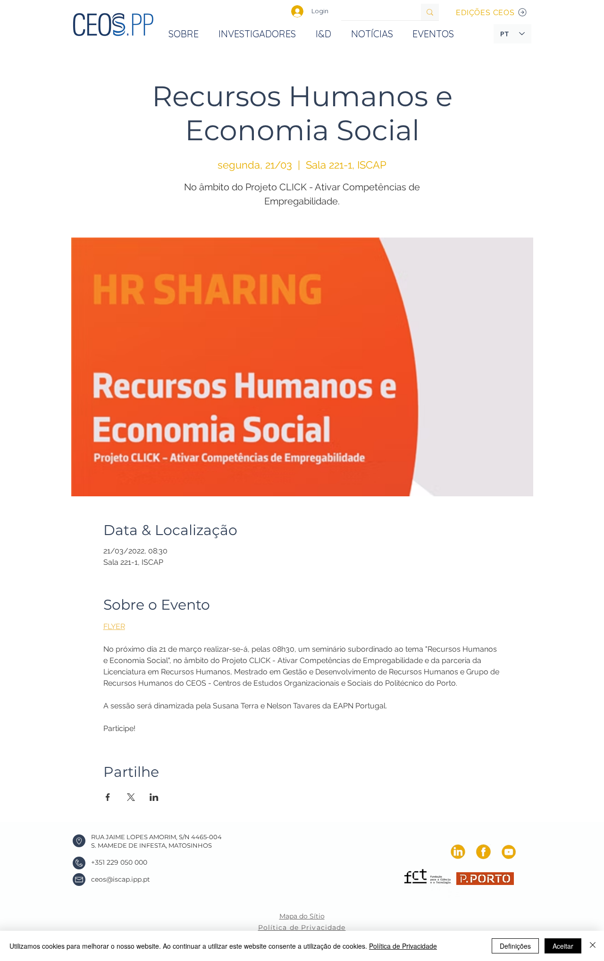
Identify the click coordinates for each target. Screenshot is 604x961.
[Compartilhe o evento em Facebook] (107, 797)
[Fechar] (592, 945)
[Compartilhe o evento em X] (130, 797)
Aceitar (563, 946)
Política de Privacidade (403, 946)
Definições (515, 946)
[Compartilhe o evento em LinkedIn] (154, 797)
